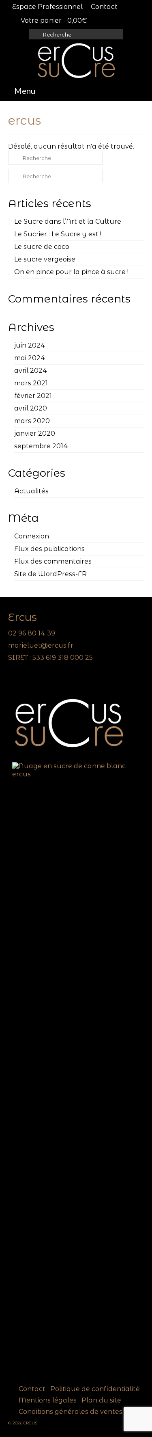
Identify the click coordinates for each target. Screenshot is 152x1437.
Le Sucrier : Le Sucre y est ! (57, 234)
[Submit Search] (35, 34)
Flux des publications (49, 549)
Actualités (31, 491)
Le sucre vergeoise (44, 259)
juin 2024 (29, 345)
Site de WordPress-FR (50, 574)
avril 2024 (30, 370)
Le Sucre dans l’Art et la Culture (67, 221)
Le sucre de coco (41, 247)
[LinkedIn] (25, 680)
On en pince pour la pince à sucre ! (71, 272)
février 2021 (33, 396)
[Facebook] (14, 680)
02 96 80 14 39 (31, 633)
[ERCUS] (76, 60)
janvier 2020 (34, 433)
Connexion (31, 536)
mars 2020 (32, 421)
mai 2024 (29, 358)
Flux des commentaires (53, 561)
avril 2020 (30, 408)
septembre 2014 (41, 446)
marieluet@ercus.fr (40, 645)
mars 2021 (31, 383)
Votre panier (53, 20)
